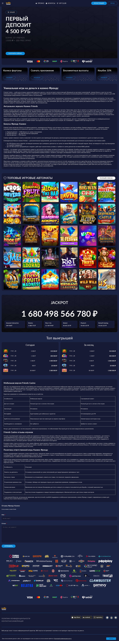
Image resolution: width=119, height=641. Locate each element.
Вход (112, 3)
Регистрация (99, 3)
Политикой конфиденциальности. (63, 638)
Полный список (106, 178)
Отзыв (4, 523)
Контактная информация (12, 621)
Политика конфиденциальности (16, 618)
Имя (3, 514)
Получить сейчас (15, 53)
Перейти (9, 77)
